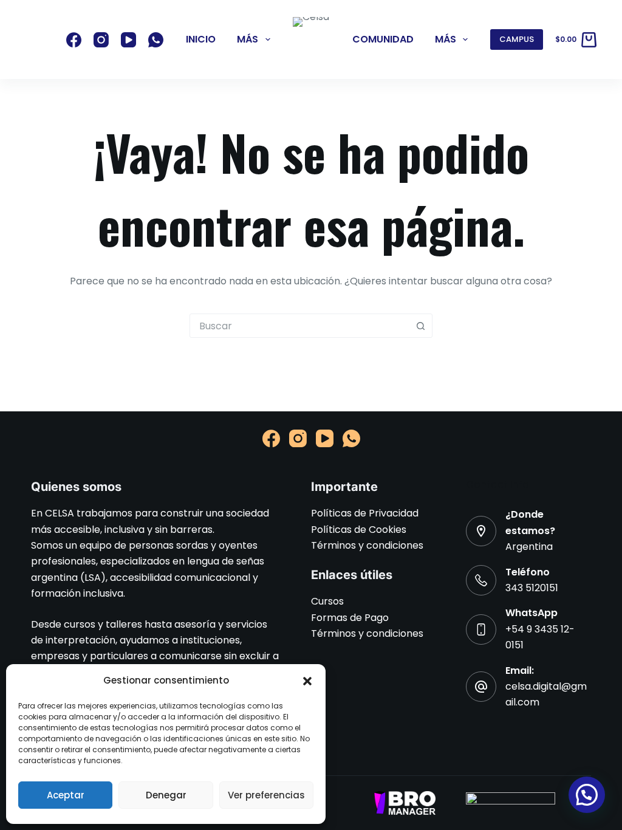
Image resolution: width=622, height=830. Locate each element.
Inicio (201, 39)
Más (247, 39)
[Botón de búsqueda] (420, 325)
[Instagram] (101, 39)
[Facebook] (73, 39)
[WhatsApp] (155, 39)
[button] (307, 681)
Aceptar (65, 795)
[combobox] (299, 326)
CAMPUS (516, 39)
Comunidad (383, 39)
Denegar (166, 795)
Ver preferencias (266, 795)
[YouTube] (128, 39)
